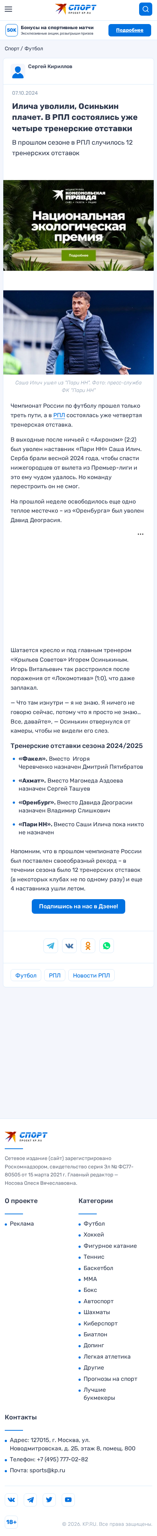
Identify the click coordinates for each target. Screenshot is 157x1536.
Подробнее (129, 30)
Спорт (12, 49)
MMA (90, 1279)
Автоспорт (99, 1301)
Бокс (90, 1289)
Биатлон (95, 1334)
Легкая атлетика (107, 1356)
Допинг (94, 1345)
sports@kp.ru (47, 1470)
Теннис (94, 1256)
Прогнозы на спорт (110, 1378)
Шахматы (97, 1312)
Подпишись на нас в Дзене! (78, 906)
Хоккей (94, 1234)
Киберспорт (101, 1323)
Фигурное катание (110, 1245)
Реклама (22, 1223)
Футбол (33, 49)
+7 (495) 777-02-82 (62, 1459)
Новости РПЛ (91, 975)
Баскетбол (98, 1268)
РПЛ (59, 415)
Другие (94, 1367)
